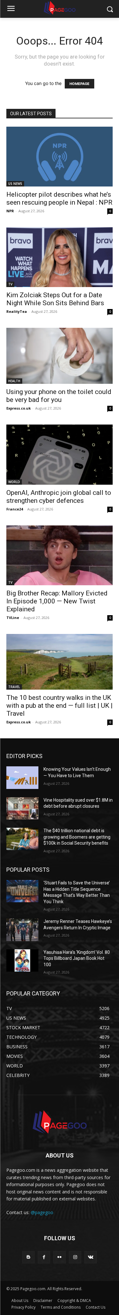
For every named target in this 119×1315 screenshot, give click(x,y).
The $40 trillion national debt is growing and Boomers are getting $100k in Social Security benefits (76, 837)
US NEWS (15, 183)
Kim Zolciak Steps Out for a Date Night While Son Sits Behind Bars (55, 299)
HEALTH (14, 381)
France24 (14, 509)
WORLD (14, 482)
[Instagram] (75, 1257)
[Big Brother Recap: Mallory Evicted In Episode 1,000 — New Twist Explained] (59, 555)
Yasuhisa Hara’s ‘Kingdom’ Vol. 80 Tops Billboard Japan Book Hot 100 (76, 958)
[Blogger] (28, 1257)
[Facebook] (44, 1257)
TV (10, 284)
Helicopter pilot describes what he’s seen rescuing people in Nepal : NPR (59, 198)
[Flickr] (59, 1257)
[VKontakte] (90, 1257)
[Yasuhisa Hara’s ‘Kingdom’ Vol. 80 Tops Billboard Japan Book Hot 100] (22, 960)
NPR (10, 210)
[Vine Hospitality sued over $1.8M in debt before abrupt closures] (22, 808)
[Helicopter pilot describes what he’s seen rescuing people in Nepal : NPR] (59, 156)
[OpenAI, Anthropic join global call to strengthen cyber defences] (59, 454)
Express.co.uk (18, 408)
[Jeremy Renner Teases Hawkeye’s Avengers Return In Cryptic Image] (22, 929)
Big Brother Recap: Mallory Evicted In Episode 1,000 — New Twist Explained (57, 601)
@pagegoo (42, 1212)
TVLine (12, 617)
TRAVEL (14, 687)
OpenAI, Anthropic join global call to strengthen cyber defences (58, 496)
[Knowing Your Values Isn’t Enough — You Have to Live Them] (22, 777)
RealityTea (16, 311)
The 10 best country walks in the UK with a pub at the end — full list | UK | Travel (59, 705)
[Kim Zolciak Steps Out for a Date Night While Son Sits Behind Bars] (59, 257)
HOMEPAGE (79, 83)
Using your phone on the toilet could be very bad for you (58, 396)
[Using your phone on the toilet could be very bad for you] (59, 356)
